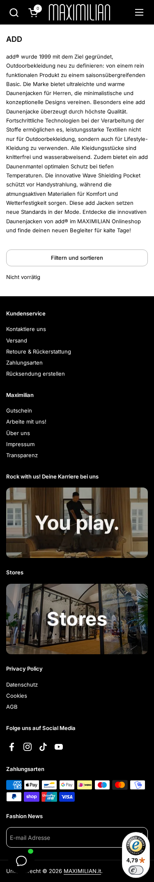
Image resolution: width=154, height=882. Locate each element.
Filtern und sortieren (77, 257)
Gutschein (19, 410)
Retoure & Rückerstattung (38, 351)
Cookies (16, 695)
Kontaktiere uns (26, 329)
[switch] (136, 870)
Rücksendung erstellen (35, 373)
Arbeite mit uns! (26, 421)
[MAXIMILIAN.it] (79, 12)
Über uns (18, 433)
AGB (12, 706)
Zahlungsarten (24, 362)
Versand (16, 340)
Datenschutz (22, 684)
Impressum (20, 444)
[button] (14, 12)
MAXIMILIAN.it (82, 871)
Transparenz (22, 455)
